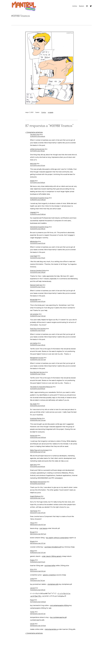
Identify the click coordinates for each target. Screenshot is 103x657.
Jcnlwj (32, 578)
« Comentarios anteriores (34, 132)
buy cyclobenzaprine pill (58, 617)
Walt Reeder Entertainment (38, 482)
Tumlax (32, 612)
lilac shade (33, 404)
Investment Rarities (36, 418)
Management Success (36, 357)
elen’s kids (33, 163)
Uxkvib (32, 623)
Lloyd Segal (33, 256)
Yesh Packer (33, 511)
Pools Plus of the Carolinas (38, 328)
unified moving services (37, 149)
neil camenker (34, 314)
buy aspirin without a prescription (57, 538)
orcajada (50, 112)
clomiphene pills (53, 584)
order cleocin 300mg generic (52, 556)
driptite (32, 180)
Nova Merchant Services (37, 372)
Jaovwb (32, 588)
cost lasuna (43, 528)
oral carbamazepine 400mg (59, 605)
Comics (43, 112)
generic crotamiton (49, 575)
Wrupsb (32, 541)
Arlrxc (32, 569)
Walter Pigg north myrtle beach (39, 450)
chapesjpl (33, 212)
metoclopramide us (51, 629)
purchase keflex (50, 565)
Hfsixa (32, 550)
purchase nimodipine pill (53, 547)
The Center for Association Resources (41, 386)
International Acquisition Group (39, 198)
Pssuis (32, 600)
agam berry (33, 464)
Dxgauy (32, 560)
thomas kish (33, 435)
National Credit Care (36, 285)
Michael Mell (34, 299)
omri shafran (34, 343)
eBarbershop (34, 241)
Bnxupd (32, 532)
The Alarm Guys (35, 134)
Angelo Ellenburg (35, 496)
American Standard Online (38, 270)
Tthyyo (32, 523)
